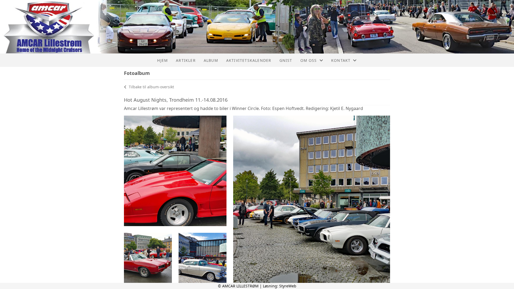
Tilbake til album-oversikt (151, 86)
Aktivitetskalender (248, 60)
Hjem (162, 60)
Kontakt (340, 60)
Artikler (186, 60)
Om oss (308, 60)
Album (211, 60)
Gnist (285, 60)
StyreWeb (287, 285)
